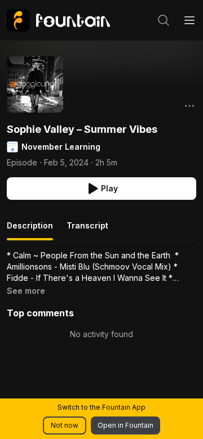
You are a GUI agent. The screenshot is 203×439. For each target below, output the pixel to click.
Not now (64, 425)
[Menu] (189, 20)
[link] (58, 20)
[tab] (30, 230)
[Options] (189, 106)
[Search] (163, 20)
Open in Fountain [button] (125, 425)
